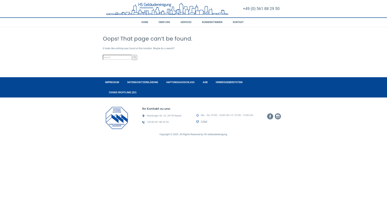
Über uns (164, 22)
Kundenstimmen (212, 22)
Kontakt (238, 22)
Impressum (112, 82)
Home (144, 22)
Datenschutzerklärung (142, 82)
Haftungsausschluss (180, 82)
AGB (205, 82)
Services (186, 22)
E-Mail (204, 121)
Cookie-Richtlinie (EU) (123, 92)
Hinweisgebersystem (229, 82)
